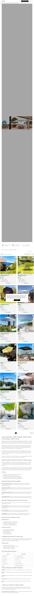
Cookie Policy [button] (23, 297)
